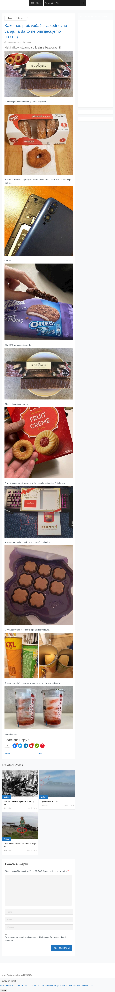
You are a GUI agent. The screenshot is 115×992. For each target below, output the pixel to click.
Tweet (7, 753)
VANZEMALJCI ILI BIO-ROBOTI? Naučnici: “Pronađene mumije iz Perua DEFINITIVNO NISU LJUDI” (47, 985)
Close (3, 990)
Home (9, 18)
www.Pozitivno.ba (9, 975)
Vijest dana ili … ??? (50, 801)
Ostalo (20, 18)
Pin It (40, 753)
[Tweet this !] (20, 745)
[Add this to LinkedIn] (26, 745)
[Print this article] (37, 745)
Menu (38, 3)
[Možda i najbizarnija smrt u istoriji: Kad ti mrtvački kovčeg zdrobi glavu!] (20, 783)
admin (8, 808)
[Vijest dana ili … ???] (57, 783)
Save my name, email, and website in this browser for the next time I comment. (35, 939)
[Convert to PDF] (42, 745)
